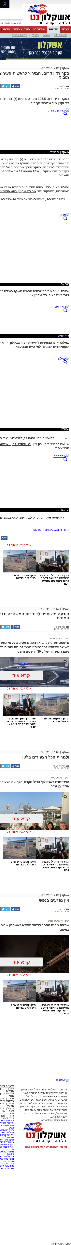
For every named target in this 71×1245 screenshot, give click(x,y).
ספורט (10, 1098)
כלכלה (35, 35)
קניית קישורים (7, 1118)
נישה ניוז (9, 1130)
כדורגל (10, 1108)
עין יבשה (8, 1144)
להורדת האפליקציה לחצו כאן (51, 529)
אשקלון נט (62, 68)
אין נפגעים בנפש (55, 921)
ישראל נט (9, 1156)
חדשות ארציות (19, 35)
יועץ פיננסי (8, 1146)
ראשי (65, 29)
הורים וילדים (8, 1137)
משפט (46, 35)
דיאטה (10, 1135)
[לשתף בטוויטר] (5, 87)
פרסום (6, 1168)
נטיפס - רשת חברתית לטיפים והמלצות (46, 1146)
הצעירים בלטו (57, 777)
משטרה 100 (60, 35)
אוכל (11, 1088)
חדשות (53, 29)
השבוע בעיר (21, 29)
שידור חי (39, 29)
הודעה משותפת (56, 638)
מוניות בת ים (7, 1161)
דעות (11, 1111)
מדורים (10, 1113)
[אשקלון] (46, 25)
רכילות (10, 1103)
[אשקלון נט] (62, 1080)
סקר (11, 1096)
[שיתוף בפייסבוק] (15, 87)
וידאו (6, 29)
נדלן (3, 1088)
